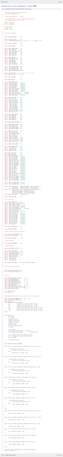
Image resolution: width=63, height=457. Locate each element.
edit (30, 9)
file (27, 9)
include (30, 6)
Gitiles (7, 455)
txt (58, 455)
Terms (14, 455)
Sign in (60, 2)
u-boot (14, 6)
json (61, 455)
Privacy (10, 455)
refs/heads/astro (21, 6)
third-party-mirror (6, 6)
